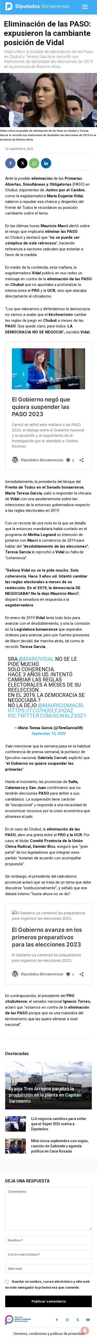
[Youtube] (88, 1320)
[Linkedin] (46, 163)
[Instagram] (67, 1320)
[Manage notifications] (85, 1331)
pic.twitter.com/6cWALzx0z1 (47, 716)
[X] (22, 163)
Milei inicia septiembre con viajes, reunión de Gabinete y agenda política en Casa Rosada (59, 1146)
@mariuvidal (36, 659)
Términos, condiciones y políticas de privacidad (48, 1333)
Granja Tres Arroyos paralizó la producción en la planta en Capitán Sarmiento (45, 1095)
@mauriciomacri (60, 705)
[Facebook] (10, 163)
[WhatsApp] (34, 163)
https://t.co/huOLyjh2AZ (40, 710)
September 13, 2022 (49, 733)
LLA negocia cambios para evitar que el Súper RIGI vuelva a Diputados (58, 1124)
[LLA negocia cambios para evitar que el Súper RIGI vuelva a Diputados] (15, 1124)
